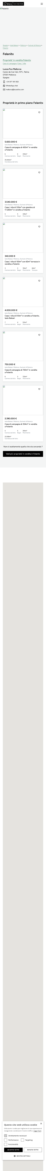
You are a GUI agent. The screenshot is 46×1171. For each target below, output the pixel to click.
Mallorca (23, 45)
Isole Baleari (14, 45)
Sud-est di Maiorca (34, 45)
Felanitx (5, 48)
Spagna (5, 45)
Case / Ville (21, 63)
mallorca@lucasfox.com (15, 89)
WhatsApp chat (12, 86)
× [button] (41, 1124)
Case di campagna (10, 63)
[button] (39, 123)
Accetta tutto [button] (13, 1150)
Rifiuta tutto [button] (32, 1150)
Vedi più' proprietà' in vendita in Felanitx (23, 454)
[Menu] (41, 3)
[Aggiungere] (39, 112)
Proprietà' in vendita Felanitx (17, 60)
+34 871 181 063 (12, 82)
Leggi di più (37, 1131)
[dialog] (23, 1140)
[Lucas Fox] (13, 4)
